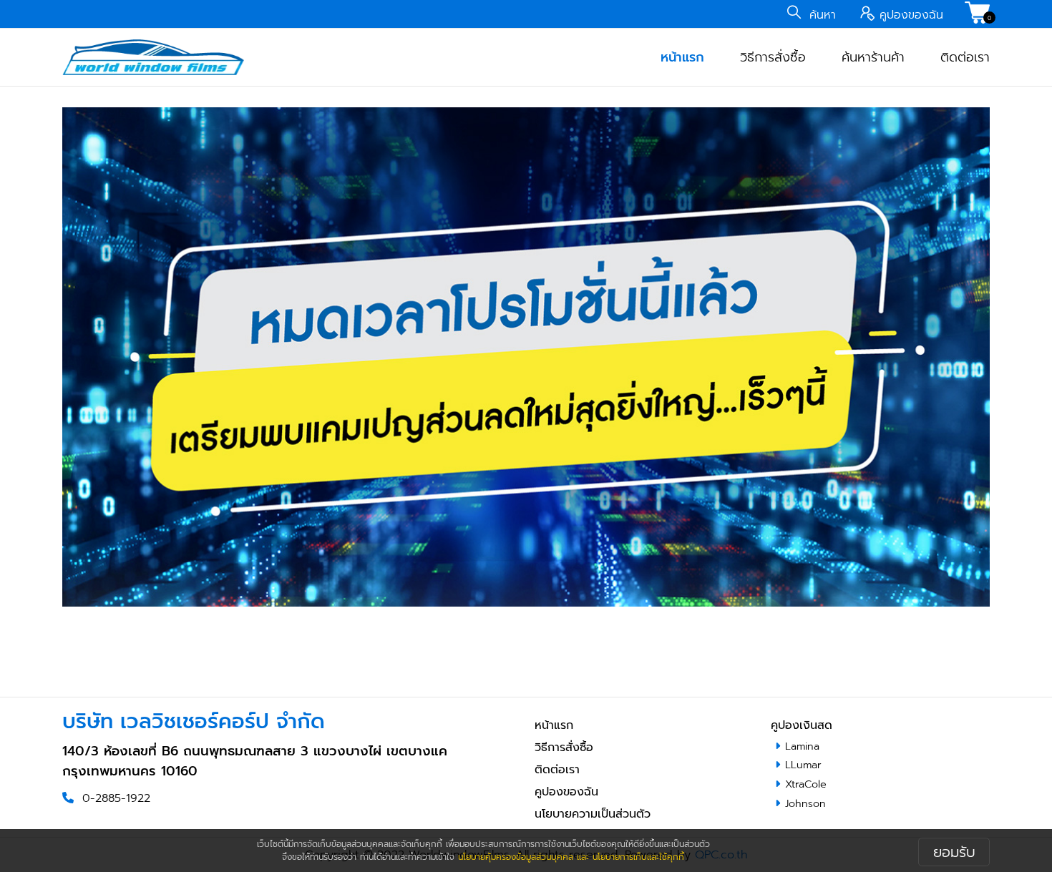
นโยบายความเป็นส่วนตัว (593, 814)
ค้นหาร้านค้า (873, 57)
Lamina (802, 746)
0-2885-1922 (116, 798)
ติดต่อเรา (965, 57)
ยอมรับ (954, 852)
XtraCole (806, 784)
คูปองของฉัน (566, 791)
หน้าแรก (682, 57)
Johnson (805, 803)
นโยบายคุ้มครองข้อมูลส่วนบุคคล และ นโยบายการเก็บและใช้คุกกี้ (571, 857)
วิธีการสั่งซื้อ (773, 57)
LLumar (803, 765)
